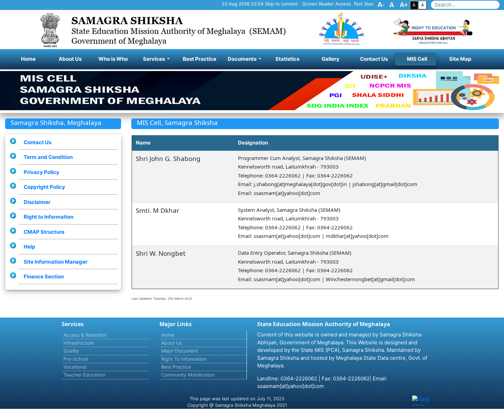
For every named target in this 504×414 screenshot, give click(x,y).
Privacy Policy (41, 172)
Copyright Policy (44, 187)
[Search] (501, 2)
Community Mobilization (188, 375)
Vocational (74, 367)
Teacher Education (84, 375)
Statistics (287, 59)
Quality (71, 351)
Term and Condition (48, 157)
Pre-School (75, 359)
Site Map (460, 59)
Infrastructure (78, 343)
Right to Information (48, 217)
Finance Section (44, 276)
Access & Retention (85, 335)
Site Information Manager (55, 261)
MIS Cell (417, 59)
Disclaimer (37, 202)
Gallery (330, 59)
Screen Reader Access (326, 4)
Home (34, 58)
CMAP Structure (44, 232)
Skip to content (281, 4)
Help (29, 246)
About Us (70, 59)
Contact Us (374, 59)
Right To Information (183, 359)
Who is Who (113, 59)
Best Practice (199, 59)
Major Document (179, 351)
